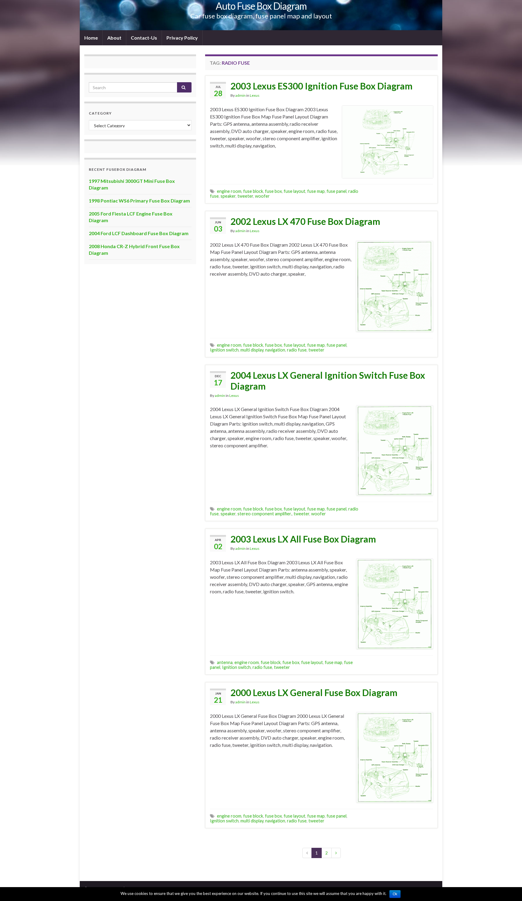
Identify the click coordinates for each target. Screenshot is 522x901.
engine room (229, 191)
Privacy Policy (182, 38)
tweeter (245, 196)
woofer (262, 196)
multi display (251, 349)
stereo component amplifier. (264, 513)
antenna (225, 662)
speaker (228, 196)
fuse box (273, 191)
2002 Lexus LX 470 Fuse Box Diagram (305, 221)
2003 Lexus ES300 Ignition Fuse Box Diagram (321, 85)
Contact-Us (144, 38)
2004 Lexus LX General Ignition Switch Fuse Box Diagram (327, 380)
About (114, 38)
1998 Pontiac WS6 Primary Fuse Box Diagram (139, 200)
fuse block (253, 191)
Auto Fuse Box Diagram (261, 6)
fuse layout (294, 191)
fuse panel (336, 191)
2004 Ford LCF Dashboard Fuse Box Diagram (138, 233)
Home (91, 38)
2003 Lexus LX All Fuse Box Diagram (303, 538)
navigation (275, 349)
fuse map (316, 191)
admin (240, 95)
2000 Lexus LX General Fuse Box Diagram (314, 692)
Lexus (254, 95)
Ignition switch (224, 349)
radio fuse (297, 349)
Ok (395, 894)
